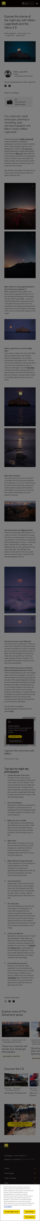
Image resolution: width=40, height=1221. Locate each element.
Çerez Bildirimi (8, 1207)
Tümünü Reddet (29, 1212)
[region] (20, 1202)
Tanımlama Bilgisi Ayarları (12, 1212)
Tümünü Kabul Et (29, 1217)
